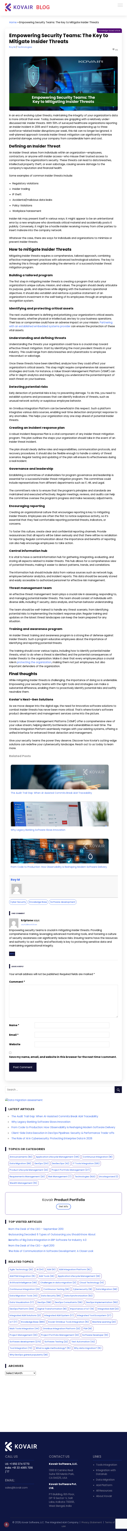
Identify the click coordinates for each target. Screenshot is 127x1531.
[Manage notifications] (6, 1524)
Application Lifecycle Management (58, 1156)
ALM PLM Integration (23, 1276)
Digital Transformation (52, 1308)
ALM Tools (47, 1276)
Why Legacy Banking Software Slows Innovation (38, 830)
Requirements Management (27, 1176)
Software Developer (95, 1335)
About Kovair (104, 1496)
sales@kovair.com (16, 1487)
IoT (14, 1321)
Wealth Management (23, 1183)
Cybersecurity (82, 1289)
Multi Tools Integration (25, 1328)
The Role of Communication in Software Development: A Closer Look (50, 1251)
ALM (51, 1269)
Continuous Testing (56, 1289)
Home (13, 22)
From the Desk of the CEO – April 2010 (31, 1245)
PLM (88, 1328)
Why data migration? (88, 1348)
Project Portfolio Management (71, 1169)
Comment (17, 982)
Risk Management (60, 1176)
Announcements (21, 1156)
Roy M (12, 47)
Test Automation (83, 1341)
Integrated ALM (108, 1308)
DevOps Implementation (102, 1302)
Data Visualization (22, 1302)
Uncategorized (108, 1176)
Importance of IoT (82, 1308)
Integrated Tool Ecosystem (94, 1315)
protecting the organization (34, 662)
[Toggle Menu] (120, 5)
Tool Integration (21, 1348)
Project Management (24, 1335)
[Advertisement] (63, 1403)
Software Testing (56, 1341)
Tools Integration (106, 1464)
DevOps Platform (22, 1308)
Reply (12, 954)
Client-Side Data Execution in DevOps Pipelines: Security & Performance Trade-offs (62, 1133)
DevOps (42, 1163)
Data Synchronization (78, 1295)
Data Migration (20, 1163)
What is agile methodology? (53, 1348)
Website (14, 1044)
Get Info (63, 1206)
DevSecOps (60, 1163)
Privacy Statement (92, 1522)
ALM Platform (104, 1485)
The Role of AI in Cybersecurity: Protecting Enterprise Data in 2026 (51, 1138)
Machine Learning (104, 1321)
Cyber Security (18, 902)
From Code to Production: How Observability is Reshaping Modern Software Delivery (59, 867)
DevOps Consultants (69, 1302)
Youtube (23, 1498)
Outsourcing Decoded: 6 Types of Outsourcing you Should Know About (52, 1234)
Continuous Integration (98, 1156)
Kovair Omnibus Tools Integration (68, 1321)
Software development (62, 902)
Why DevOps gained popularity (29, 1354)
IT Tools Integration (86, 1163)
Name (14, 1025)
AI (40, 1269)
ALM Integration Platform (75, 1269)
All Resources (104, 1490)
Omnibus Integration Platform (61, 1328)
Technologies (24, 47)
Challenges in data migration (58, 1282)
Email (14, 1035)
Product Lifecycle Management (29, 1169)
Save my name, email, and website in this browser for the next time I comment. (63, 1057)
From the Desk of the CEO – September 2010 (36, 1229)
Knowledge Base (38, 902)
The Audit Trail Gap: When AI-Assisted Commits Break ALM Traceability (51, 793)
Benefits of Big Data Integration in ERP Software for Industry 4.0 (47, 1240)
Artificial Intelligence (23, 1282)
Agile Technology (21, 1269)
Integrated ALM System (59, 1315)
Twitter (8, 1498)
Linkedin (15, 1498)
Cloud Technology (92, 1282)
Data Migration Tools (24, 1295)
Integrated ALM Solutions (25, 1315)
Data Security (51, 1295)
